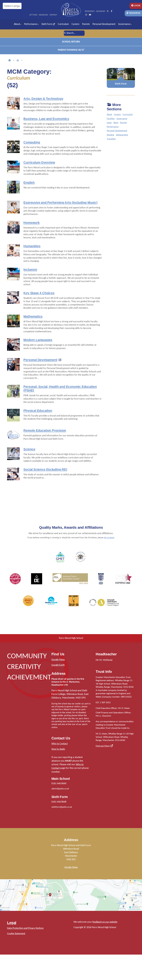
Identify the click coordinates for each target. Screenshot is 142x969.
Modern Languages (37, 340)
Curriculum (63, 24)
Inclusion (30, 269)
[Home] (9, 60)
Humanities (31, 246)
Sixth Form (47, 24)
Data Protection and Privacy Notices (25, 928)
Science (29, 449)
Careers (75, 24)
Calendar (100, 11)
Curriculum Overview (39, 162)
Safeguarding (122, 135)
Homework (31, 222)
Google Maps (58, 660)
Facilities (111, 119)
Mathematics (33, 316)
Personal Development (103, 24)
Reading (110, 135)
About (17, 24)
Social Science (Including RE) (45, 469)
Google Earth (58, 665)
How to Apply (58, 749)
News (115, 123)
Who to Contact (59, 744)
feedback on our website (104, 922)
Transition (111, 139)
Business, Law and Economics (46, 119)
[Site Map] (18, 60)
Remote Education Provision (44, 430)
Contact (53, 15)
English (29, 182)
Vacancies (43, 15)
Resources (134, 13)
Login (137, 6)
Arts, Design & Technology (43, 98)
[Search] (65, 33)
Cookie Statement (16, 934)
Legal (109, 123)
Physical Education (37, 410)
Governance (124, 24)
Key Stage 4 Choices (38, 293)
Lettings (33, 15)
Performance (30, 24)
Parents (86, 24)
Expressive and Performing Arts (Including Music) (60, 202)
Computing (31, 142)
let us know (109, 538)
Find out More (103, 746)
